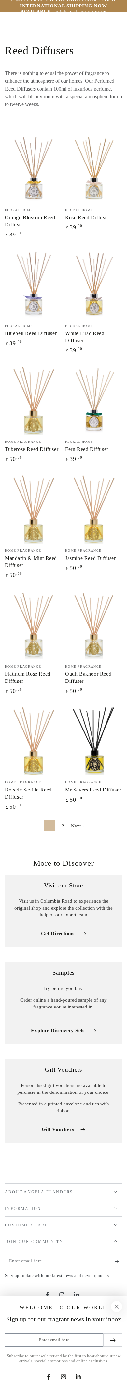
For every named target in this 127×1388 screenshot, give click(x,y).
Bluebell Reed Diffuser (31, 333)
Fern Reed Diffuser (86, 449)
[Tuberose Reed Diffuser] (33, 399)
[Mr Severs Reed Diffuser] (93, 740)
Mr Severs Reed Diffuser (93, 790)
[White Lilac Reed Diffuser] (93, 283)
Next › (77, 825)
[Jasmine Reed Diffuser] (93, 508)
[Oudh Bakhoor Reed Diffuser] (93, 623)
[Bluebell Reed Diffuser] (33, 283)
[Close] (116, 1306)
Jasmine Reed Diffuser (90, 558)
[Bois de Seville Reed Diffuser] (33, 740)
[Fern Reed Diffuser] (93, 399)
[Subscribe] (118, 1261)
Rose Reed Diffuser (87, 217)
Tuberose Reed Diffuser (31, 449)
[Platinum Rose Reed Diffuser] (33, 623)
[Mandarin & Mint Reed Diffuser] (33, 508)
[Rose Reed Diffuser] (93, 167)
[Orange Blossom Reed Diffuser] (33, 167)
